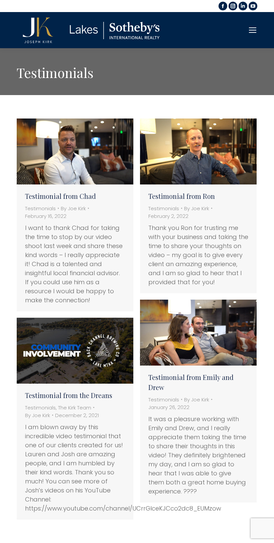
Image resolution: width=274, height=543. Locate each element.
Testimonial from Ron (181, 196)
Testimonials (40, 208)
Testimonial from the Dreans (68, 395)
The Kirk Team (74, 407)
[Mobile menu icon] (252, 30)
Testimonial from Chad (60, 196)
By (73, 208)
